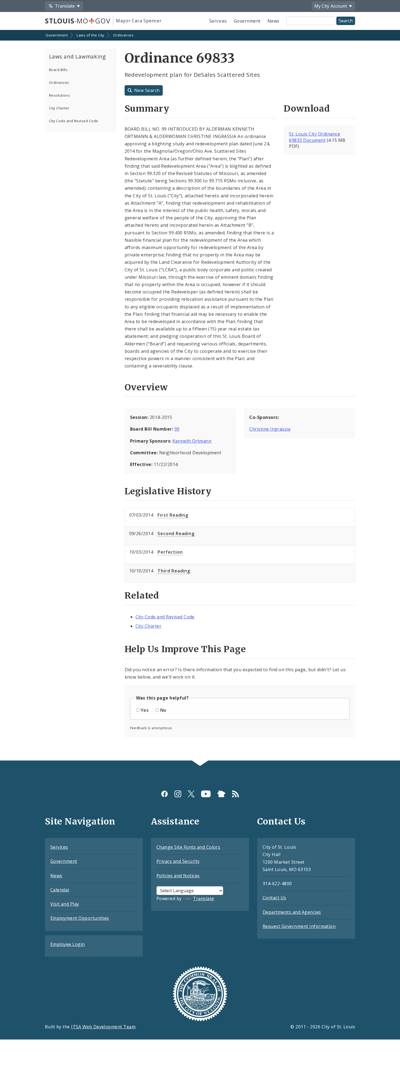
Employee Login (67, 944)
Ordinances (123, 35)
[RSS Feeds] (235, 793)
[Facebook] (164, 793)
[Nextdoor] (221, 793)
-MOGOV (77, 20)
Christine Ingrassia (269, 429)
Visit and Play (64, 904)
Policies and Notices (178, 876)
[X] (191, 793)
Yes (145, 710)
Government (247, 21)
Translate (203, 899)
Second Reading (176, 533)
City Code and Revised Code (73, 120)
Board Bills (58, 69)
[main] (200, 396)
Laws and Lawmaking (77, 56)
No (163, 710)
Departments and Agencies (292, 912)
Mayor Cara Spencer (138, 21)
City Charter (59, 108)
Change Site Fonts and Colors (188, 847)
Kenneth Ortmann (192, 441)
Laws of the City (90, 35)
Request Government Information (299, 926)
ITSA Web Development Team (103, 1027)
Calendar (60, 890)
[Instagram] (177, 793)
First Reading (173, 515)
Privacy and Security (178, 861)
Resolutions (59, 95)
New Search (147, 90)
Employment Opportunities (79, 918)
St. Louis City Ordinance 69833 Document (314, 137)
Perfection (170, 552)
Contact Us (274, 898)
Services (218, 21)
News (273, 21)
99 (177, 429)
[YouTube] (206, 793)
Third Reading (174, 571)
